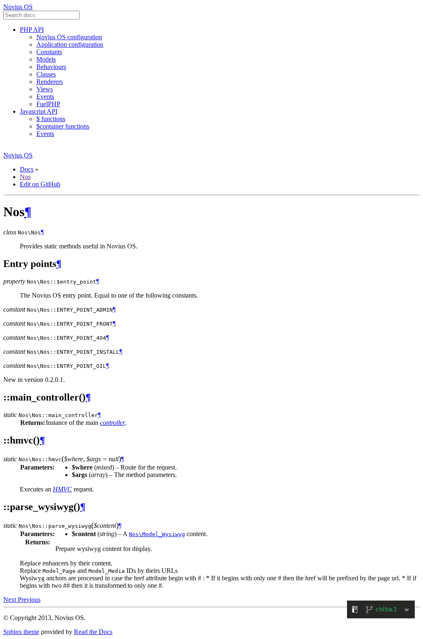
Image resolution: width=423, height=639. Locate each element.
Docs (26, 169)
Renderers (49, 81)
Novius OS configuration (69, 37)
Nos (25, 176)
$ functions (50, 118)
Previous (29, 599)
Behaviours (51, 66)
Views (44, 89)
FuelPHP (48, 103)
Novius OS (18, 6)
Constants (49, 51)
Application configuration (69, 44)
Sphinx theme (21, 631)
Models (46, 59)
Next (10, 599)
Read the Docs (93, 631)
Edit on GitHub (40, 184)
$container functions (62, 126)
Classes (46, 74)
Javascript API (38, 111)
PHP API (32, 29)
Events (45, 96)
